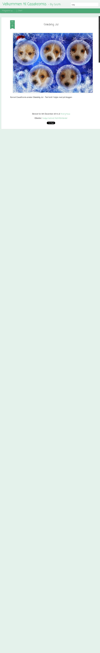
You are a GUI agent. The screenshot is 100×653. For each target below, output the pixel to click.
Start (20, 10)
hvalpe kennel (48, 118)
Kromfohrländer (61, 118)
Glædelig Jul (51, 24)
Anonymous (65, 114)
